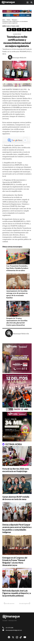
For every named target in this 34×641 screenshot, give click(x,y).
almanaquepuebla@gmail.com (14, 630)
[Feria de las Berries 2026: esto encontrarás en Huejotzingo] (17, 456)
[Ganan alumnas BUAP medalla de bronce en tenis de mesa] (17, 484)
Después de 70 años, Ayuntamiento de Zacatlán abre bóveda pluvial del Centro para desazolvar (16, 321)
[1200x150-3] (17, 85)
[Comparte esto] (9, 29)
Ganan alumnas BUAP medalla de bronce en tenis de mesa (15, 497)
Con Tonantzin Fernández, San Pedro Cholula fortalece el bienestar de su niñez (17, 268)
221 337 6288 (9, 627)
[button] (27, 2)
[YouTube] (25, 637)
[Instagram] (17, 637)
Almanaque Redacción (19, 58)
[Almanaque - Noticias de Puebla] (8, 2)
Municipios (17, 34)
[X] (13, 637)
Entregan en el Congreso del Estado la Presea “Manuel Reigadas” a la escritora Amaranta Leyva (14, 561)
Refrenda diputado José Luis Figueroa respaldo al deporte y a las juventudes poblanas (16, 593)
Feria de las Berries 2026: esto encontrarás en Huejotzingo (15, 470)
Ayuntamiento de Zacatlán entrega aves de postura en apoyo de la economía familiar (17, 294)
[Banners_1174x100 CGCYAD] (17, 11)
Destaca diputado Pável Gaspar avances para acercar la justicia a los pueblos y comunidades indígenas (16, 528)
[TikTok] (21, 637)
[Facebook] (9, 637)
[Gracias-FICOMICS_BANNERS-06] (17, 15)
